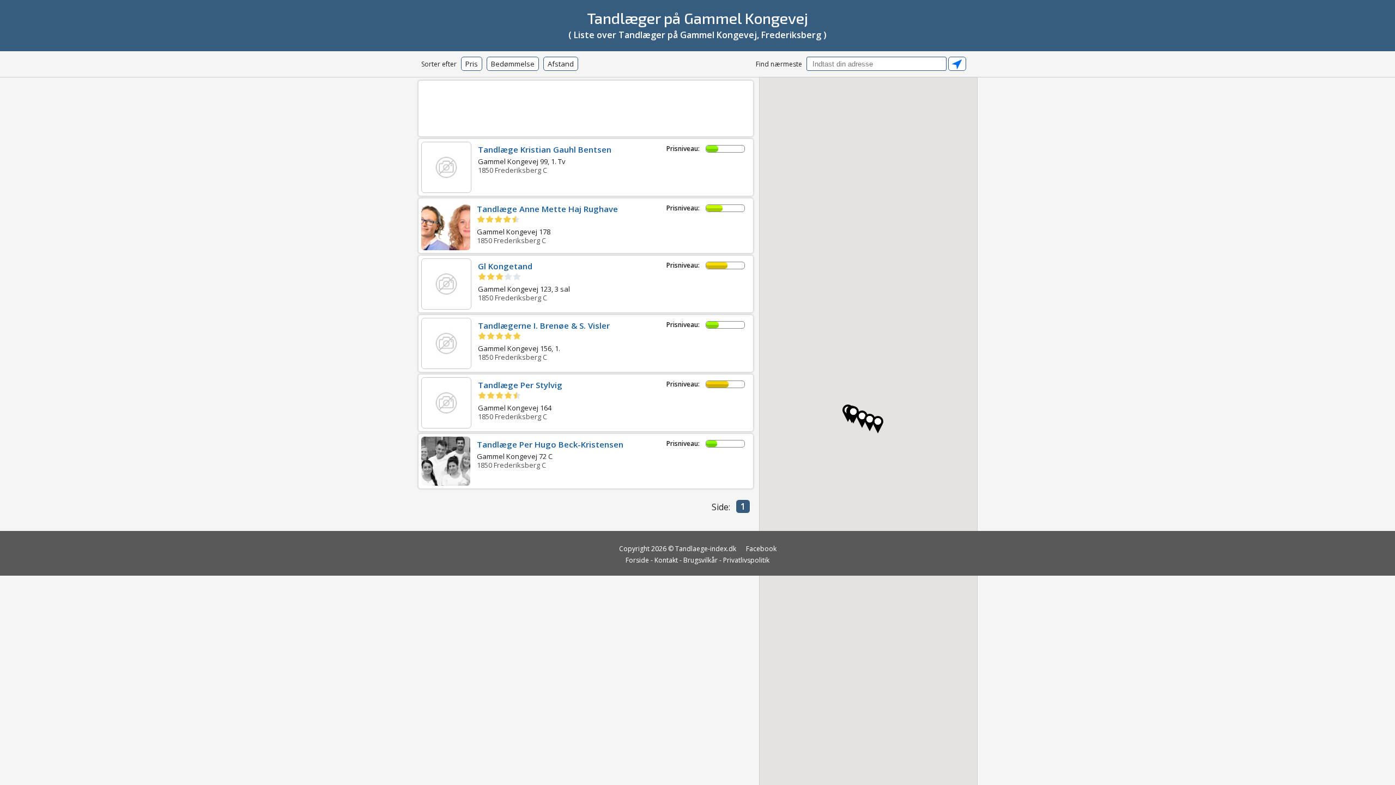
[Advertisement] (585, 106)
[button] (869, 422)
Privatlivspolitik (746, 560)
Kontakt (666, 560)
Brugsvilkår (700, 560)
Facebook (761, 548)
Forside (637, 560)
